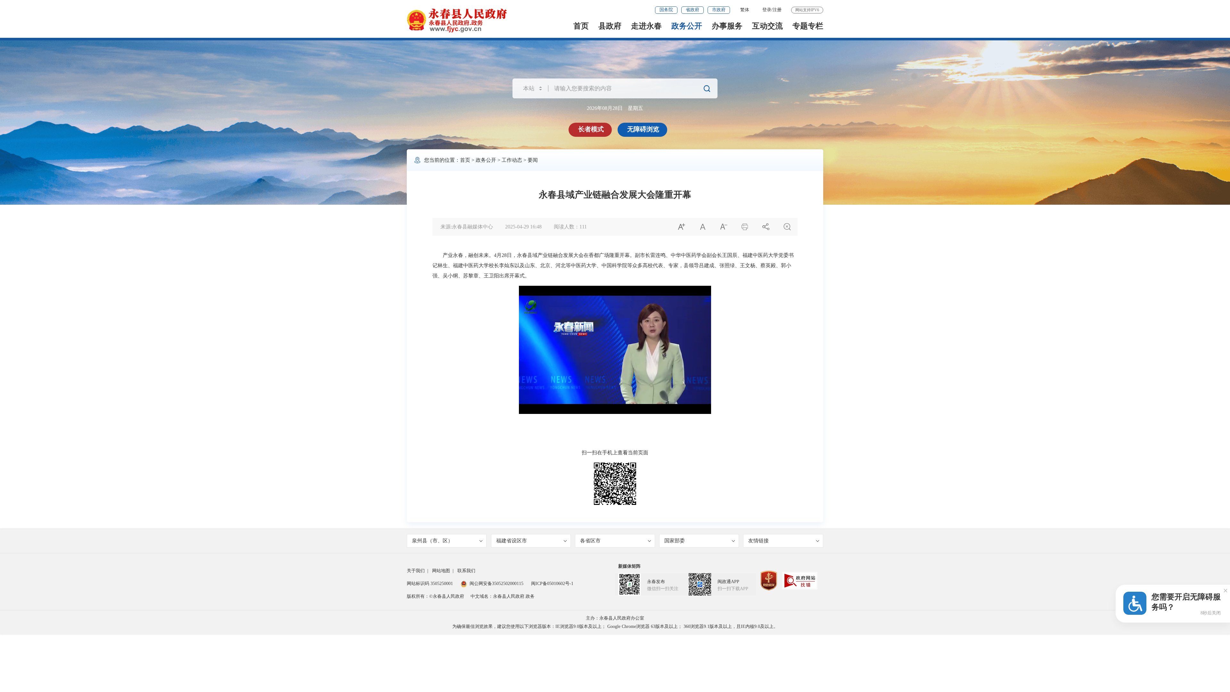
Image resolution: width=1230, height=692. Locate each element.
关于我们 (416, 570)
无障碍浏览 (643, 129)
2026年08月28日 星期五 (615, 108)
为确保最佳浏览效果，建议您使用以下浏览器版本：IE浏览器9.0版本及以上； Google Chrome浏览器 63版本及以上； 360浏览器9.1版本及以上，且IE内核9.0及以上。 (615, 626)
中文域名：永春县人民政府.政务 (503, 596)
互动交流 (767, 26)
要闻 (533, 160)
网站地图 (441, 570)
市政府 (719, 9)
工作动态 (512, 160)
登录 (766, 9)
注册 (777, 9)
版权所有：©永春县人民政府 (435, 596)
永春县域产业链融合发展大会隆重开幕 (615, 195)
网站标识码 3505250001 (430, 583)
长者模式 (591, 129)
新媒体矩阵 (629, 566)
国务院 (666, 9)
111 (583, 226)
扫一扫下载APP (733, 588)
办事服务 (727, 26)
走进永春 (646, 26)
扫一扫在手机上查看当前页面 (615, 452)
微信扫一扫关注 (662, 588)
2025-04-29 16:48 (523, 226)
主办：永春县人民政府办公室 (615, 618)
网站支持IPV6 (807, 10)
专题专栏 (807, 26)
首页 (581, 26)
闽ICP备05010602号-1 (552, 583)
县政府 (609, 26)
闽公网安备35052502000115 (496, 583)
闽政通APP (728, 581)
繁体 (744, 9)
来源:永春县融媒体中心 (466, 226)
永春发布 (656, 581)
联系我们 (466, 570)
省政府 (692, 9)
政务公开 (686, 26)
